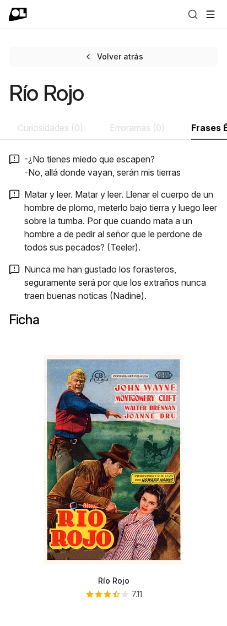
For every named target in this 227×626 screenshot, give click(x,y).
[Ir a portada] (18, 14)
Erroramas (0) (137, 127)
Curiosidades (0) (50, 127)
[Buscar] (192, 14)
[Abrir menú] (210, 14)
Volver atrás (120, 56)
